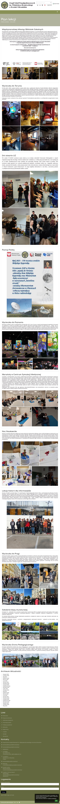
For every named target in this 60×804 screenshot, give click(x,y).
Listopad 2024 (6, 699)
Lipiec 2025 (5, 688)
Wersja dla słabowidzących (8, 802)
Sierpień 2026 (6, 674)
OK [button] (56, 800)
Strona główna (5, 22)
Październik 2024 (6, 700)
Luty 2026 (5, 680)
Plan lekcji (12, 22)
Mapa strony (5, 729)
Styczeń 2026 (6, 682)
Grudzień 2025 (6, 683)
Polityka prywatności (7, 725)
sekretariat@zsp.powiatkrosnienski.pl (11, 744)
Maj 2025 (5, 691)
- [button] (40, 5)
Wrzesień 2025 (6, 687)
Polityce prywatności (52, 798)
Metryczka (5, 727)
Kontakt (4, 734)
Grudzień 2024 (6, 698)
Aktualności (5, 736)
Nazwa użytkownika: (5, 782)
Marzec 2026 (5, 679)
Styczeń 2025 (6, 696)
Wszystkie (5, 705)
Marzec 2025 (5, 694)
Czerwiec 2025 (6, 690)
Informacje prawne (7, 722)
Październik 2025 (6, 686)
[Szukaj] (51, 2)
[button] (42, 5)
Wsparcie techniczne (7, 718)
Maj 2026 (5, 677)
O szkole (5, 731)
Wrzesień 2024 (6, 702)
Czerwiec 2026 (6, 675)
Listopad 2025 (6, 684)
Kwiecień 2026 (6, 678)
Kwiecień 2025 (6, 692)
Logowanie (49, 5)
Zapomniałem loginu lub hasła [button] (7, 795)
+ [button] (15, 802)
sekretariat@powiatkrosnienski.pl (10, 761)
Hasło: (2, 787)
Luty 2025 (5, 695)
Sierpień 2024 (6, 703)
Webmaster (5, 715)
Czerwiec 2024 (6, 704)
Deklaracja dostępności (8, 720)
